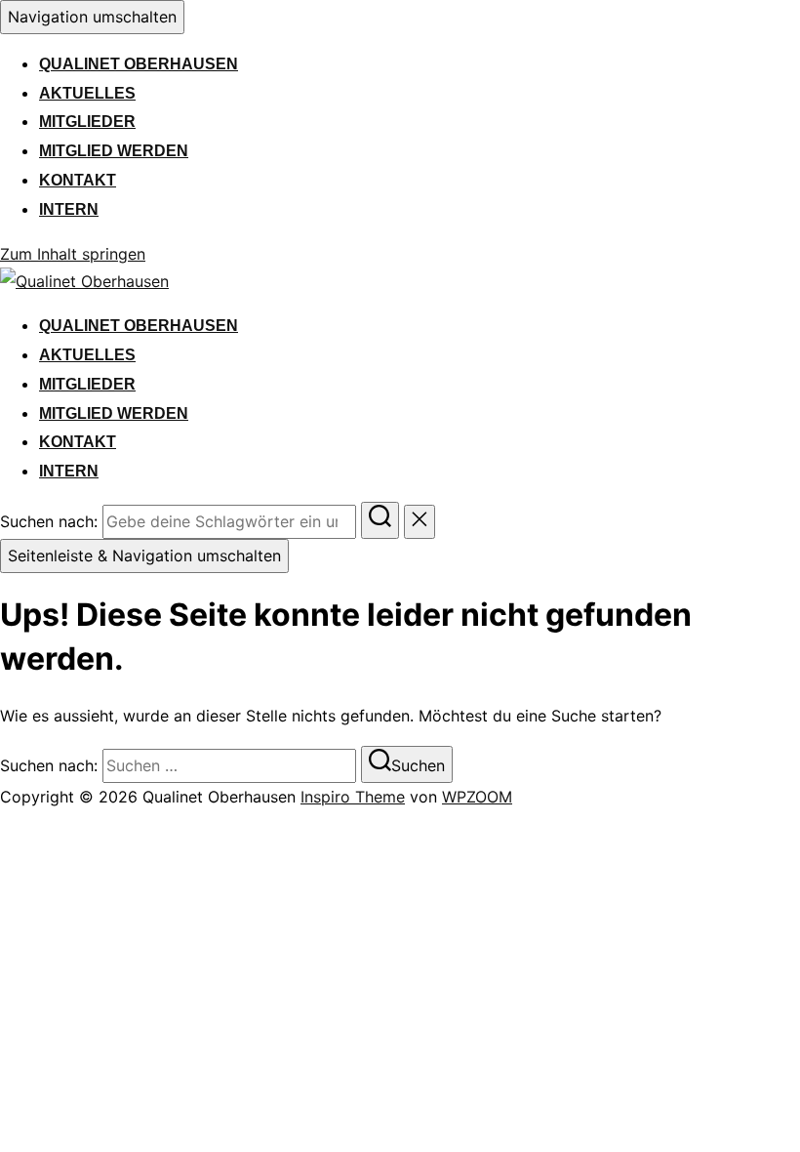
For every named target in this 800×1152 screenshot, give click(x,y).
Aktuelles (87, 93)
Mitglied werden (113, 151)
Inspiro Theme (352, 796)
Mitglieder (87, 121)
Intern (69, 209)
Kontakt (77, 180)
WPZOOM (477, 796)
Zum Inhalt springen (72, 254)
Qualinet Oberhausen (138, 64)
